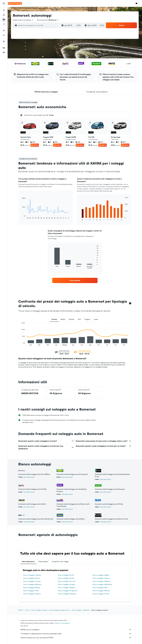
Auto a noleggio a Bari (100, 587)
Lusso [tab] (96, 319)
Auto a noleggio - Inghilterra (80, 610)
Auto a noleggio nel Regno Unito (59, 610)
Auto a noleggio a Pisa (30, 591)
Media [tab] (63, 319)
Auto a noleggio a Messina (32, 584)
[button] (3, 3)
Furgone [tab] (87, 319)
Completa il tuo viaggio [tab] (60, 562)
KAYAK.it (20, 610)
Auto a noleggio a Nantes (101, 591)
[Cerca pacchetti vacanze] (4, 24)
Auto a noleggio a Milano (31, 587)
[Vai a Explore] (4, 30)
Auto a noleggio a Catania (32, 575)
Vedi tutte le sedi (29, 477)
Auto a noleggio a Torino (66, 578)
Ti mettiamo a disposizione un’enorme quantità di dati (41, 633)
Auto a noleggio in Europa (39, 610)
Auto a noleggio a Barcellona (102, 584)
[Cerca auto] (4, 19)
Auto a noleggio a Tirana (101, 594)
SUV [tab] (79, 319)
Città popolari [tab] (43, 562)
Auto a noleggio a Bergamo (67, 594)
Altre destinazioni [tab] (28, 562)
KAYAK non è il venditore (30, 629)
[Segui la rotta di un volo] (4, 35)
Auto (27, 610)
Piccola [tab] (54, 319)
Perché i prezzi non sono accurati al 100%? (37, 637)
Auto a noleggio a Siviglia (66, 584)
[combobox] (23, 20)
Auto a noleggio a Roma (31, 578)
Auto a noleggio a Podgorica (67, 591)
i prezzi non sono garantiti (62, 623)
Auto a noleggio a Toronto (66, 581)
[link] (75, 280)
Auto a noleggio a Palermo (101, 581)
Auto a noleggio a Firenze (32, 581)
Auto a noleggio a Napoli (101, 575)
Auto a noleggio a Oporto (101, 578)
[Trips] (4, 41)
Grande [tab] (71, 319)
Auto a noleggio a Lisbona (32, 594)
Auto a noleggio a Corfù (66, 575)
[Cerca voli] (4, 10)
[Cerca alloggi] (4, 15)
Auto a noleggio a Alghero (67, 587)
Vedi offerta (34, 145)
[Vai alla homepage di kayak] (15, 3)
